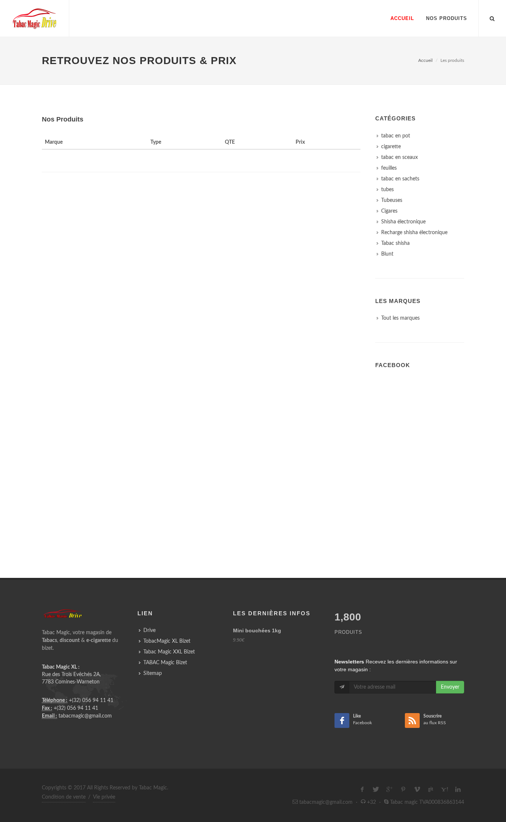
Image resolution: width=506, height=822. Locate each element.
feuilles (389, 168)
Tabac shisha (395, 243)
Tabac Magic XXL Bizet (169, 652)
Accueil (425, 60)
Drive (149, 630)
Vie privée (104, 797)
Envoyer (450, 687)
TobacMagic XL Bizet (166, 641)
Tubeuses (391, 200)
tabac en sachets (400, 179)
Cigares (389, 211)
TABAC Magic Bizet (165, 662)
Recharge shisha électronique (414, 232)
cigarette (391, 146)
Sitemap (152, 673)
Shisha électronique (403, 221)
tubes (387, 189)
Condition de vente (64, 797)
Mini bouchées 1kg (257, 630)
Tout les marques (400, 318)
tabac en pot (395, 136)
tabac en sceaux (399, 157)
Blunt (387, 254)
